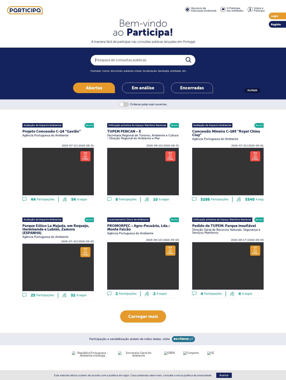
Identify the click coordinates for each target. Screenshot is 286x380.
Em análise (143, 87)
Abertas (94, 87)
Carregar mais (143, 316)
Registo (276, 24)
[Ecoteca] (183, 339)
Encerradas (192, 87)
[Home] (25, 10)
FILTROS (252, 90)
